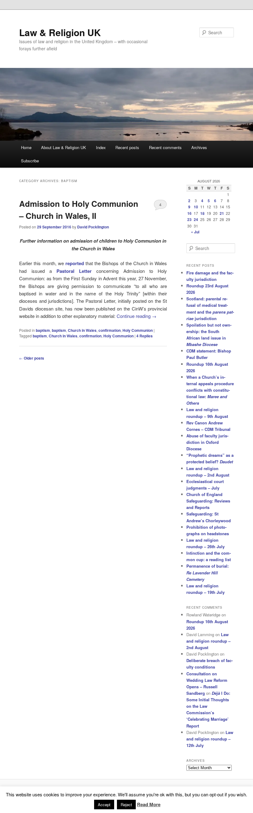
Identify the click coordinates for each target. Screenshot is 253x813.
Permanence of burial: (207, 572)
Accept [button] (104, 804)
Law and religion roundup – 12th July (209, 738)
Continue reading (136, 316)
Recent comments (165, 147)
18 (202, 213)
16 (189, 213)
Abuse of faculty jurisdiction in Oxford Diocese (207, 442)
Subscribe (30, 161)
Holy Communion (137, 330)
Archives (199, 147)
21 (222, 213)
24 (196, 219)
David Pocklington (93, 227)
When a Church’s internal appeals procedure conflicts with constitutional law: (210, 390)
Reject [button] (126, 804)
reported (74, 263)
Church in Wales (82, 330)
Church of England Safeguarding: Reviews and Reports (208, 500)
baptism (43, 330)
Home (26, 147)
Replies (144, 336)
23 (189, 219)
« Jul (195, 232)
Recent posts (127, 147)
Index (101, 147)
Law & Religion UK (60, 32)
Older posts (31, 358)
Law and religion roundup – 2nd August (208, 641)
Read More (148, 804)
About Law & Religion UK (63, 147)
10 (196, 207)
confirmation (109, 330)
